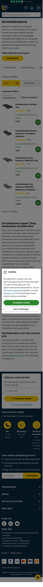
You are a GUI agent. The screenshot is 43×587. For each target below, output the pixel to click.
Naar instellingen (21, 309)
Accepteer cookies (21, 302)
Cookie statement (14, 290)
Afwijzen (7, 293)
